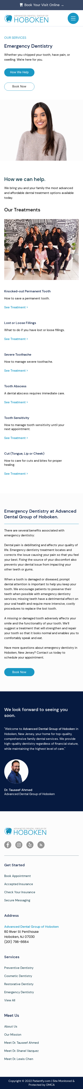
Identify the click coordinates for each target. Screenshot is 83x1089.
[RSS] (41, 844)
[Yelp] (29, 844)
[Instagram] (18, 844)
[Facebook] (7, 844)
